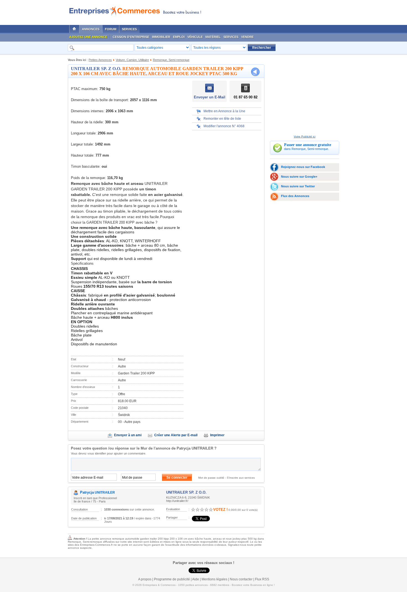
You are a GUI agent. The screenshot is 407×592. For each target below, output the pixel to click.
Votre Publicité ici (304, 136)
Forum (110, 29)
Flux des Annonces (295, 196)
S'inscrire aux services (241, 477)
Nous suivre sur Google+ (299, 176)
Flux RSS (262, 579)
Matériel (213, 37)
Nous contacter (241, 579)
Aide (195, 579)
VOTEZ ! (220, 509)
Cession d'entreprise (131, 37)
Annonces (90, 29)
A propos (144, 579)
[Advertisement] (273, 11)
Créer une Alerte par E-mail (175, 435)
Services (129, 29)
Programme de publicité (172, 579)
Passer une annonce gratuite (307, 145)
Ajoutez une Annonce (88, 37)
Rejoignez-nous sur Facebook (303, 167)
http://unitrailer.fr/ (177, 500)
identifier (100, 453)
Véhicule (195, 37)
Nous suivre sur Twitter (298, 186)
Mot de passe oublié (211, 477)
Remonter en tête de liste (222, 119)
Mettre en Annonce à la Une (224, 111)
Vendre (247, 37)
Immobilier (161, 37)
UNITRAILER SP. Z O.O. (96, 68)
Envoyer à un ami (127, 435)
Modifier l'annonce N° (224, 126)
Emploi (179, 37)
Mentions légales (214, 579)
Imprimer (217, 435)
